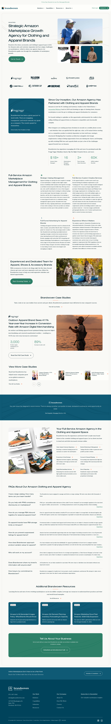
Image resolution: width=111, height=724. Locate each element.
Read (100, 507)
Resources (36, 707)
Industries (11, 22)
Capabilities (36, 701)
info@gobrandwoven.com (16, 698)
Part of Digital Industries (45, 720)
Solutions (35, 698)
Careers (59, 704)
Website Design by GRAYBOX (58, 720)
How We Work (61, 701)
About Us (60, 698)
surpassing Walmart (54, 109)
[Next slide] (39, 384)
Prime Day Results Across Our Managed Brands (55, 2)
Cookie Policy (36, 720)
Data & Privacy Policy (27, 720)
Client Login (95, 8)
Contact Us (60, 707)
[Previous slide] (34, 384)
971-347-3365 (13, 694)
